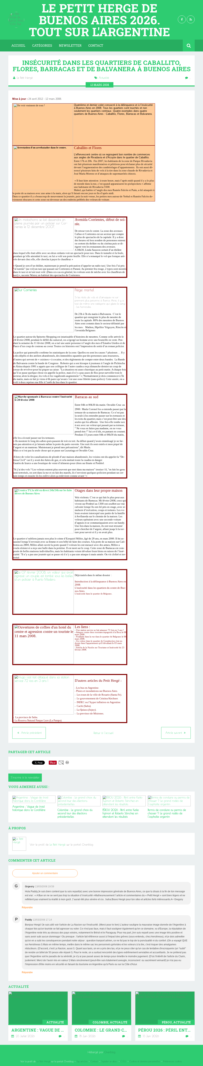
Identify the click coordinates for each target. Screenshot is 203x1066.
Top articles (82, 1061)
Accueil (18, 45)
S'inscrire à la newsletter (25, 777)
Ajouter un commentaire (45, 873)
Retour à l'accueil (104, 733)
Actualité (104, 77)
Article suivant (174, 732)
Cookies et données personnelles (144, 1061)
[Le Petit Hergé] (19, 844)
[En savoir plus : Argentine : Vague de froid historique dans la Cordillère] (38, 1016)
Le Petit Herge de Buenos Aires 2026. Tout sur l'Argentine (99, 20)
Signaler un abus (109, 1061)
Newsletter (70, 45)
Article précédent (31, 732)
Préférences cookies (172, 1061)
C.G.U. (123, 1061)
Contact (95, 45)
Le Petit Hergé (57, 844)
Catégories (42, 45)
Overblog (109, 1052)
